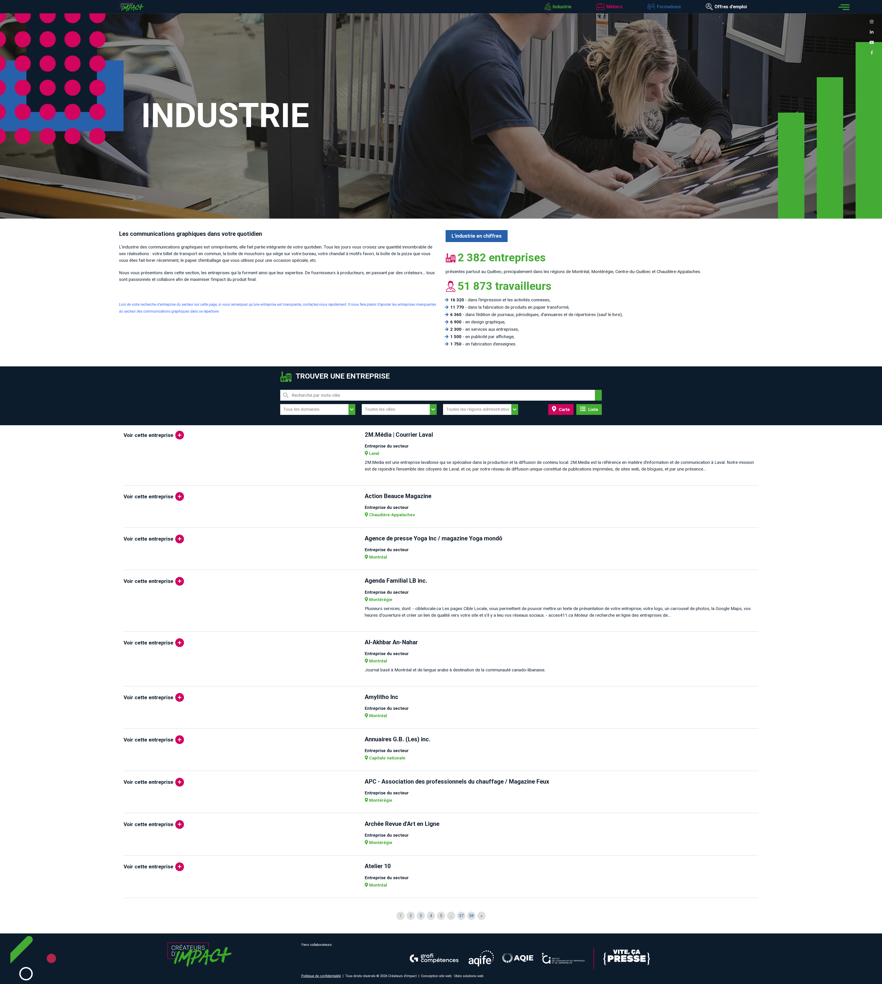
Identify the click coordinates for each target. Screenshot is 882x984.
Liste (592, 409)
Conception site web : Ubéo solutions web (452, 976)
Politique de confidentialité (321, 976)
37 (461, 915)
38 (471, 915)
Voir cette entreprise (148, 435)
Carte (564, 409)
